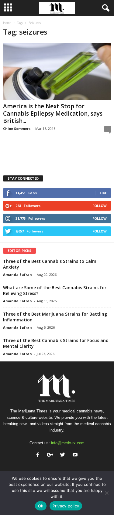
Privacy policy (66, 505)
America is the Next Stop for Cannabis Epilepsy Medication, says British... (52, 113)
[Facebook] (39, 455)
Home (7, 23)
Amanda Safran (17, 274)
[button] (104, 8)
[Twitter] (64, 455)
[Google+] (51, 455)
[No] (106, 493)
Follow (99, 205)
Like (103, 193)
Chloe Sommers (16, 128)
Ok (40, 505)
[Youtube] (75, 455)
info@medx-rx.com (68, 443)
